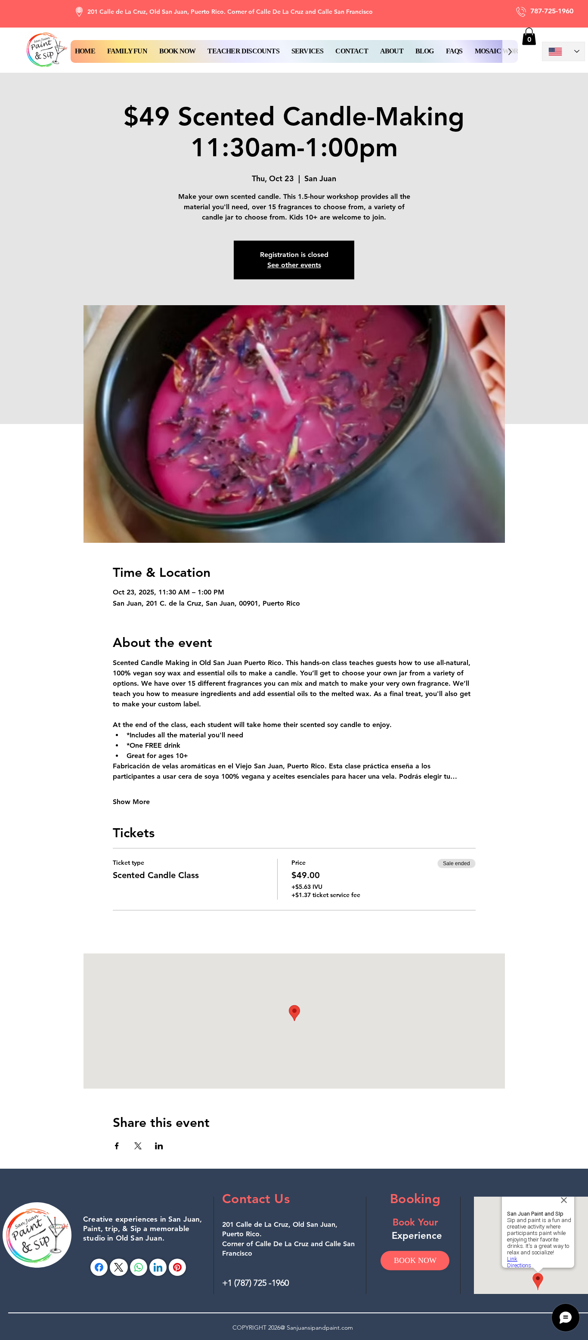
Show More (131, 802)
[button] (177, 51)
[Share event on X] (138, 1145)
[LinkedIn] (158, 1267)
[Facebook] (99, 1267)
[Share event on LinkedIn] (159, 1145)
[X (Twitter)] (118, 1267)
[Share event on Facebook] (117, 1145)
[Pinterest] (177, 1267)
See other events (294, 265)
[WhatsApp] (138, 1267)
